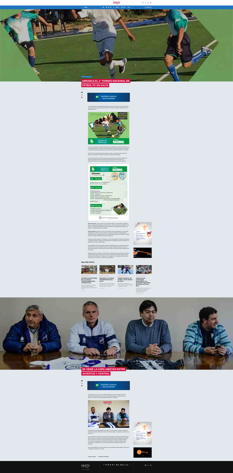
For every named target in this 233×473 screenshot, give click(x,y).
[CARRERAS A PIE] (114, 7)
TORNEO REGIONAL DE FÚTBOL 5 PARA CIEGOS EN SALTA (125, 280)
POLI (127, 464)
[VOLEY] (106, 7)
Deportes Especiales (86, 76)
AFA (118, 464)
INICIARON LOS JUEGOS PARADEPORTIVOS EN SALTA (107, 280)
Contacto (149, 7)
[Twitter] (145, 3)
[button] (81, 7)
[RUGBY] (108, 7)
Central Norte (92, 456)
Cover (88, 469)
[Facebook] (143, 3)
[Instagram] (148, 3)
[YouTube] (151, 3)
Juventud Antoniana (103, 456)
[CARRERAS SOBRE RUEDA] (111, 7)
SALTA (123, 464)
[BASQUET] (104, 7)
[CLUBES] (101, 7)
